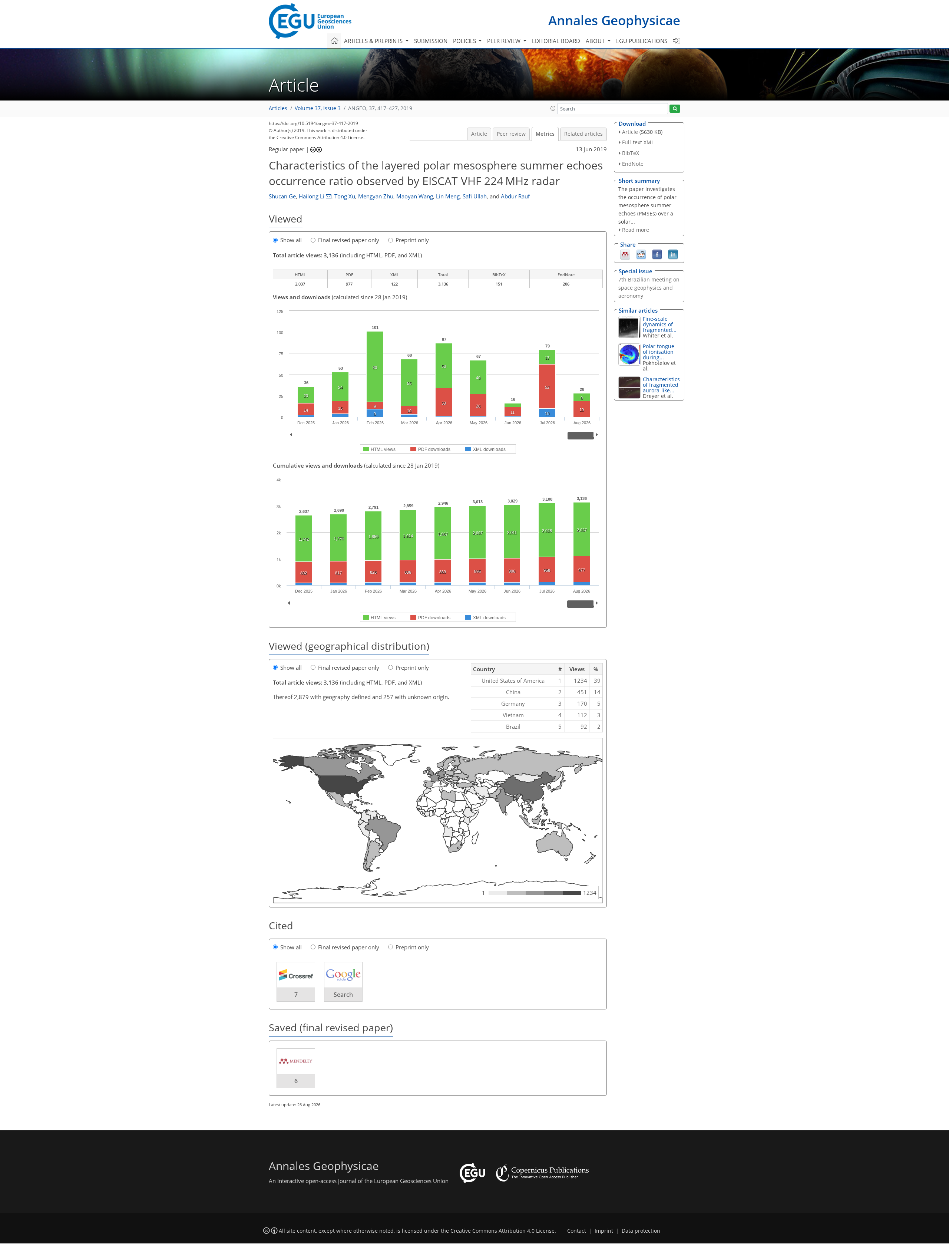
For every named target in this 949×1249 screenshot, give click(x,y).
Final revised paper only (348, 240)
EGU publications (641, 41)
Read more (635, 229)
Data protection (641, 1230)
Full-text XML (638, 142)
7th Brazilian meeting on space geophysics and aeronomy (648, 287)
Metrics (545, 134)
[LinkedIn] (673, 254)
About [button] (596, 41)
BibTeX (630, 152)
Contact (576, 1230)
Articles (278, 108)
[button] (553, 108)
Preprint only (412, 240)
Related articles (583, 134)
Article (479, 134)
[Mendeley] (625, 254)
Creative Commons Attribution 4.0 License (502, 1230)
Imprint (604, 1230)
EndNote (633, 163)
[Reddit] (641, 254)
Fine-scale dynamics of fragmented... (660, 324)
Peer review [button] (504, 41)
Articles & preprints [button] (374, 41)
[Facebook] (657, 254)
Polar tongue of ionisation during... (658, 352)
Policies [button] (465, 41)
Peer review (511, 134)
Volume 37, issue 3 (318, 108)
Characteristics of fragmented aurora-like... (661, 385)
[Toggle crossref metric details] (296, 974)
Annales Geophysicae (614, 20)
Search (343, 995)
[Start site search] (674, 109)
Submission (430, 41)
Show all (291, 240)
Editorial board (556, 41)
